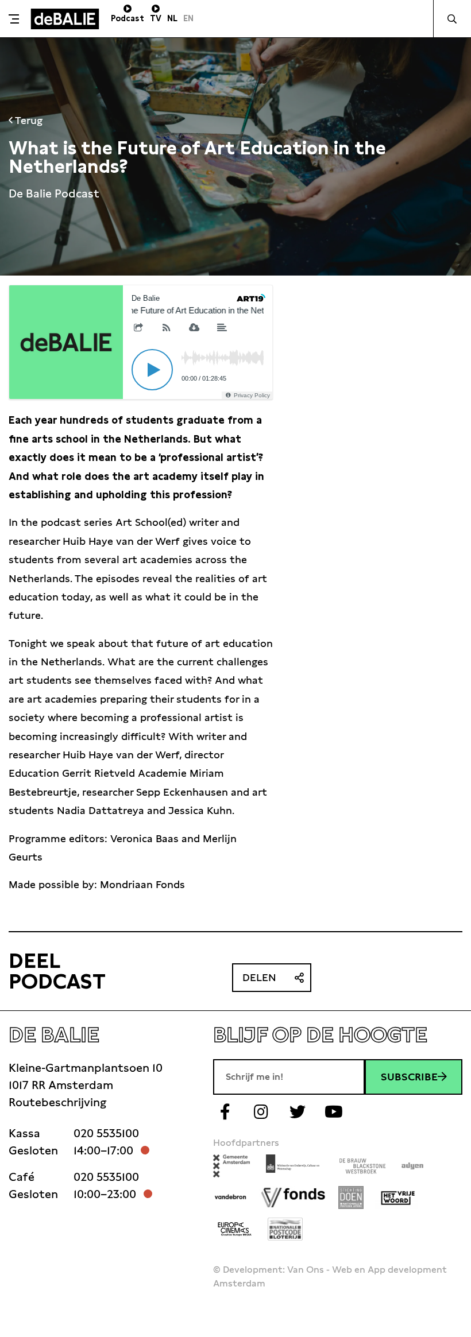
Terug (28, 120)
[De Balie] (64, 19)
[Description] (222, 328)
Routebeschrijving (57, 1102)
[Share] (138, 328)
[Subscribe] (166, 328)
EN (188, 18)
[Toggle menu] (14, 19)
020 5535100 (106, 1133)
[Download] (194, 328)
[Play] (152, 369)
